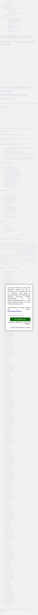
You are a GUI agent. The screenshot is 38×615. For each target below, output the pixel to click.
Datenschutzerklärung (14, 311)
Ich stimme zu (20, 319)
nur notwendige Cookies (16, 315)
